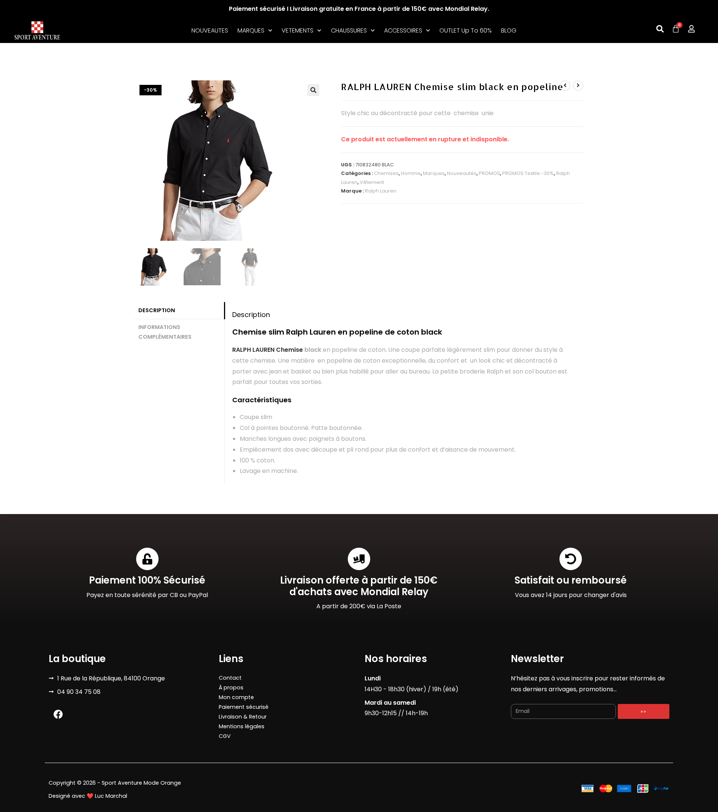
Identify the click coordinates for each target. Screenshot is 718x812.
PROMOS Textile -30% (528, 173)
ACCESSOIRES (403, 30)
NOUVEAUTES (209, 30)
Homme (411, 173)
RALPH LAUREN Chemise (267, 349)
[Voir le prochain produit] (578, 85)
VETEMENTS (297, 30)
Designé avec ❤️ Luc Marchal (88, 796)
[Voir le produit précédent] (565, 85)
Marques (434, 173)
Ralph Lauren (380, 190)
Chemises (386, 173)
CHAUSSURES (349, 30)
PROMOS (489, 173)
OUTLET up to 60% (465, 30)
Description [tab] (156, 310)
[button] (313, 90)
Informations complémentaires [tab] (164, 332)
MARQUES (250, 30)
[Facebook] (58, 714)
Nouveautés (461, 173)
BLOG (508, 30)
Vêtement (372, 182)
